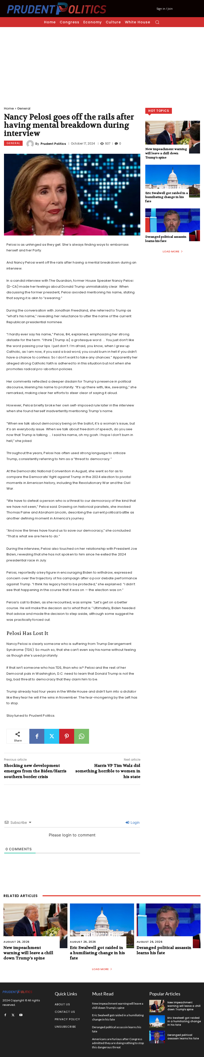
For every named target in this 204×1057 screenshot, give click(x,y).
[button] (157, 22)
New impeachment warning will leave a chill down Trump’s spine (166, 153)
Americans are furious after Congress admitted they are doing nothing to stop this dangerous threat (118, 1043)
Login (135, 822)
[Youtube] (21, 1015)
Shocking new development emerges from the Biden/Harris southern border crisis (35, 771)
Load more (171, 251)
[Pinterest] (66, 736)
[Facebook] (36, 736)
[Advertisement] (102, 64)
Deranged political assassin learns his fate (165, 239)
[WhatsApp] (81, 736)
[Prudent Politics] (30, 144)
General (23, 108)
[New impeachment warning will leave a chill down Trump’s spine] (172, 137)
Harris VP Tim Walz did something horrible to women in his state (107, 771)
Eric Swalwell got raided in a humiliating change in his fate (166, 197)
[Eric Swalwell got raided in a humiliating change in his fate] (172, 181)
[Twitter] (51, 736)
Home (9, 108)
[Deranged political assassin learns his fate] (172, 224)
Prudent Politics (53, 143)
